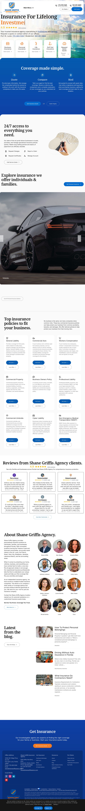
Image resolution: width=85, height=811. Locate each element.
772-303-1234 (18, 36)
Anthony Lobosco (44, 574)
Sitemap (59, 788)
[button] (1, 238)
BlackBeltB (73, 500)
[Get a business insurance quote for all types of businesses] (7, 49)
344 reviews (22, 28)
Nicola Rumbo (44, 614)
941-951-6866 (40, 36)
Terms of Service (52, 788)
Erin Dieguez (44, 500)
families (54, 32)
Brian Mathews (59, 574)
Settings (55, 804)
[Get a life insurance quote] (36, 49)
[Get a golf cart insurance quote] (50, 49)
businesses (42, 32)
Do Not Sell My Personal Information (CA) (48, 790)
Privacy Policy (34, 788)
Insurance (57, 645)
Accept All (38, 808)
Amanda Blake (74, 555)
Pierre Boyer (16, 478)
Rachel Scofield (45, 478)
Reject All (48, 808)
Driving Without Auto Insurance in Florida (64, 653)
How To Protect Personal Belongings (66, 628)
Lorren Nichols (59, 593)
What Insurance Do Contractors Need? (64, 676)
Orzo (74, 614)
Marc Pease (74, 593)
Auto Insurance (58, 668)
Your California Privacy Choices (31, 790)
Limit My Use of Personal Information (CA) (68, 790)
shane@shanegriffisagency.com (13, 768)
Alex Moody (59, 555)
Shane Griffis (44, 555)
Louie (59, 614)
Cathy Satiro (74, 574)
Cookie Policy (44, 788)
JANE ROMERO (16, 500)
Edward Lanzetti (72, 478)
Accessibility (27, 788)
